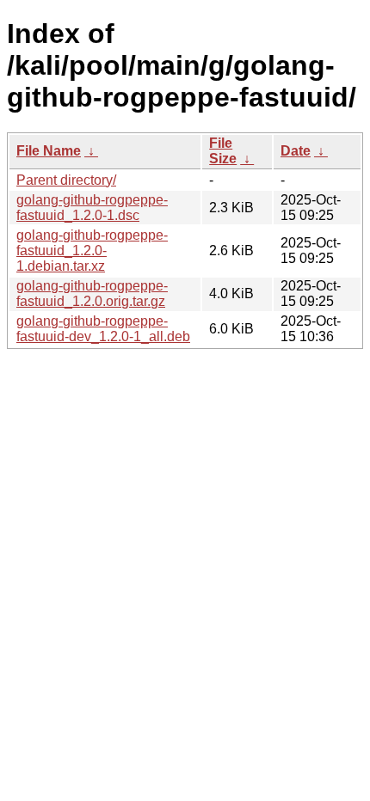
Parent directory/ (66, 180)
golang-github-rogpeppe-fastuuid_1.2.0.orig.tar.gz (92, 293)
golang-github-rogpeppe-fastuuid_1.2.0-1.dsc (92, 208)
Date (296, 151)
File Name (48, 151)
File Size (223, 151)
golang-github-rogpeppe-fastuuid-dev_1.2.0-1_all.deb (103, 329)
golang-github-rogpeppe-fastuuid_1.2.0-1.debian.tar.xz (92, 250)
